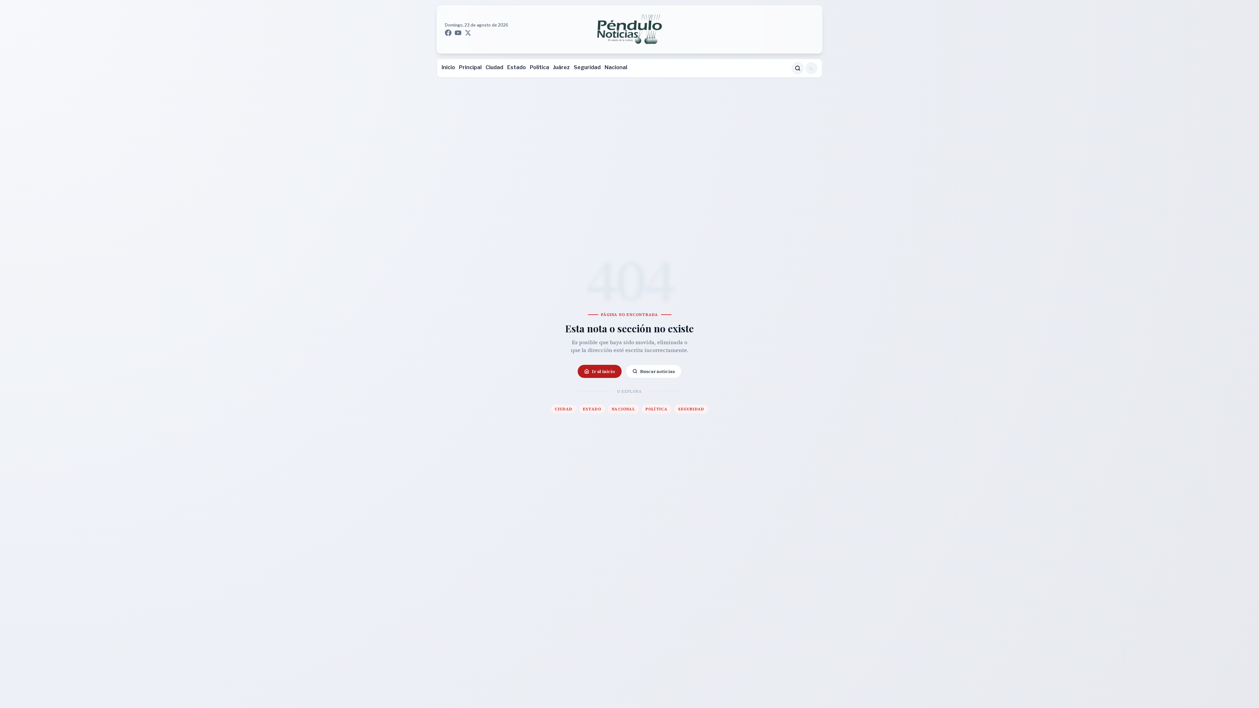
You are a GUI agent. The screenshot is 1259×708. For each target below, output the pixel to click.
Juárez (561, 67)
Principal (470, 67)
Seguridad (587, 67)
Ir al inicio (603, 371)
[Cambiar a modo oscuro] (811, 68)
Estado (516, 67)
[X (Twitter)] (468, 33)
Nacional (616, 67)
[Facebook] (448, 33)
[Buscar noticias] (798, 68)
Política (539, 67)
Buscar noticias (657, 371)
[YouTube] (458, 33)
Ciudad (494, 67)
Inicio (448, 67)
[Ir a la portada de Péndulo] (629, 29)
